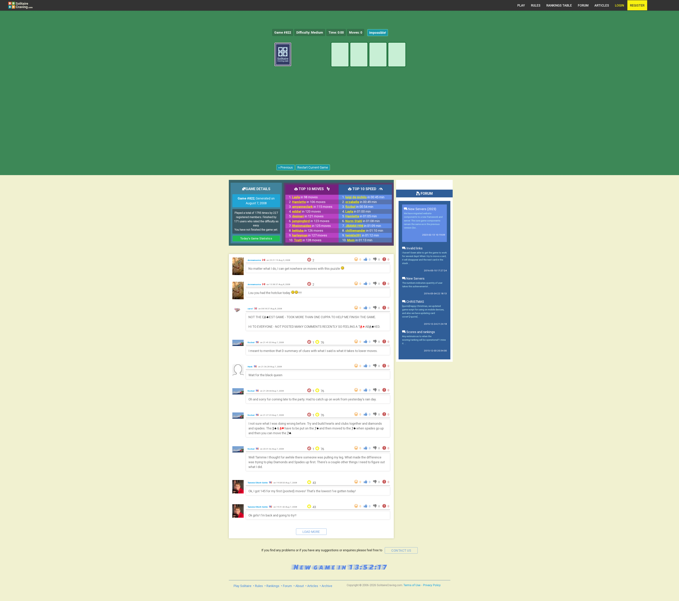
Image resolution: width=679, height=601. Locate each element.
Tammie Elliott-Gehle (258, 482)
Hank (250, 366)
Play (521, 5)
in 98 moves (305, 197)
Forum (583, 5)
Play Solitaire (242, 586)
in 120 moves (306, 211)
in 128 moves (307, 240)
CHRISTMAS (415, 302)
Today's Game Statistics (256, 238)
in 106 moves (309, 202)
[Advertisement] (652, 95)
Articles (601, 5)
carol (250, 308)
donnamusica (254, 260)
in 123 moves (310, 221)
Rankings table (559, 5)
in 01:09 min (363, 226)
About (299, 586)
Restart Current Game (312, 167)
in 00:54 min (359, 207)
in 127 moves (309, 235)
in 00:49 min (361, 202)
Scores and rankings (420, 332)
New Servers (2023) (421, 209)
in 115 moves (312, 207)
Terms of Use (412, 585)
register (637, 5)
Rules (535, 5)
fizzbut (251, 342)
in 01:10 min (364, 230)
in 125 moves (311, 226)
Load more (311, 532)
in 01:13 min (359, 240)
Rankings (272, 586)
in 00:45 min (364, 197)
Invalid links (414, 248)
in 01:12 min (362, 235)
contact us (401, 550)
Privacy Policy (432, 585)
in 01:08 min (362, 221)
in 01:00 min (358, 211)
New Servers (415, 278)
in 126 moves (307, 230)
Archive (327, 586)
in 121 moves (308, 216)
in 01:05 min (361, 216)
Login (619, 5)
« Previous (285, 167)
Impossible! (377, 32)
